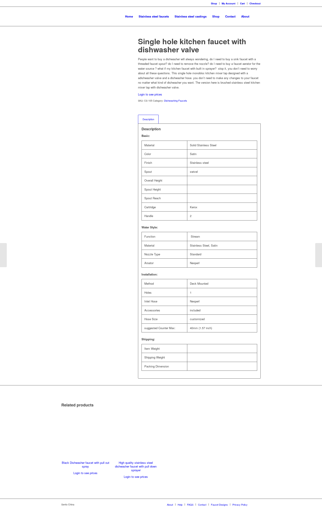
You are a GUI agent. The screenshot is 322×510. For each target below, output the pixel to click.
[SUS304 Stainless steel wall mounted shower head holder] (318, 255)
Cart (242, 3)
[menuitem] (129, 16)
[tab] (148, 119)
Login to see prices (150, 94)
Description (148, 119)
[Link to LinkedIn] (257, 504)
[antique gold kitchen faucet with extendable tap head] (3, 255)
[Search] (256, 16)
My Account (228, 3)
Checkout (255, 3)
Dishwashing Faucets (175, 100)
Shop (214, 3)
